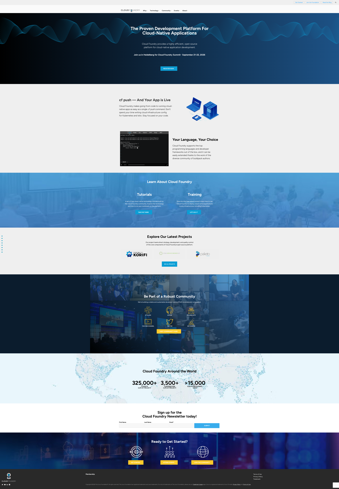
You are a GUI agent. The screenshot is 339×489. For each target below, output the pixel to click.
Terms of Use (257, 474)
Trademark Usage (198, 484)
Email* (171, 422)
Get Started (299, 2)
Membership (90, 474)
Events (176, 11)
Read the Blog (327, 2)
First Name (122, 422)
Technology (154, 11)
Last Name (147, 422)
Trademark (256, 479)
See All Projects (169, 264)
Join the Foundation (312, 2)
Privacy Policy (258, 476)
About (184, 11)
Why (144, 11)
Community (166, 11)
